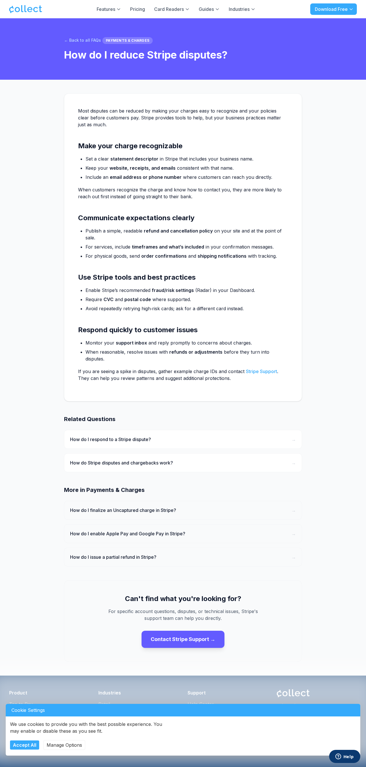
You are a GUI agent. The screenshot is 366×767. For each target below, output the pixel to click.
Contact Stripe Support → (183, 639)
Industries (239, 9)
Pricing (137, 9)
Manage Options (64, 745)
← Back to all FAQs (82, 40)
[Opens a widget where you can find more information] (344, 757)
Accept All (24, 745)
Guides (206, 9)
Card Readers (169, 9)
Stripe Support (261, 371)
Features (106, 9)
